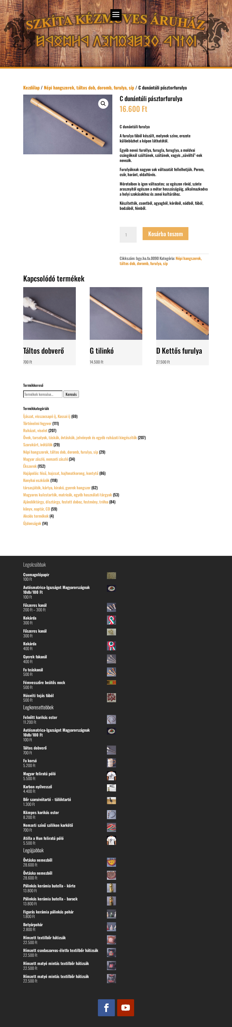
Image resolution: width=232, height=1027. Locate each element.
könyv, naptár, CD (36, 509)
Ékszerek (30, 466)
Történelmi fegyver (37, 423)
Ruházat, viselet (35, 430)
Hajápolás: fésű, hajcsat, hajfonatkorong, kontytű (60, 473)
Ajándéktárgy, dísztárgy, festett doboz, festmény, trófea (65, 502)
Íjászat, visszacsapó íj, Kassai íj (46, 416)
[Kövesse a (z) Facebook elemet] (106, 1007)
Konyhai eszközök (36, 480)
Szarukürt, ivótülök (38, 444)
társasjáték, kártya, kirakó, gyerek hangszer (57, 487)
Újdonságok (32, 523)
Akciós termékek (36, 516)
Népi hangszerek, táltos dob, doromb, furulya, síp (89, 87)
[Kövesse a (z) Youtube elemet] (125, 1007)
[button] (103, 104)
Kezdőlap (31, 87)
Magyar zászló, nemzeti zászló (45, 459)
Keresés (71, 394)
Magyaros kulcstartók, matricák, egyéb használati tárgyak (67, 495)
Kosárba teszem (165, 233)
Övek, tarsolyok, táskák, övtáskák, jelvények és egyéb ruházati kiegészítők (80, 437)
